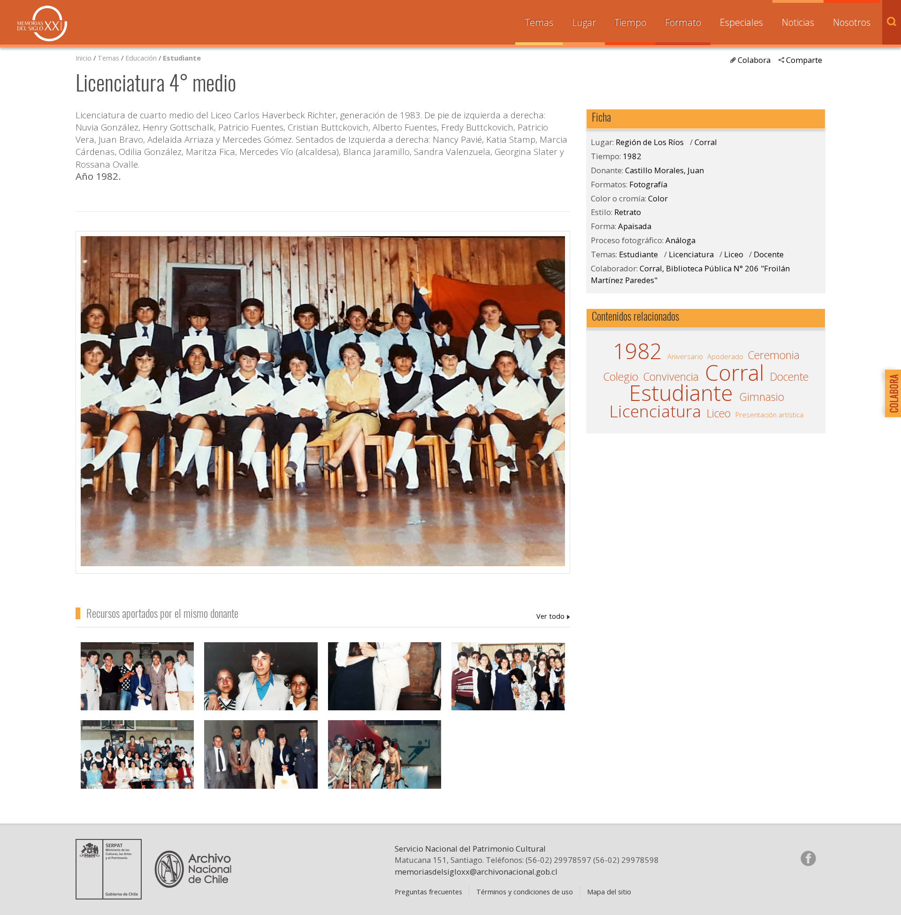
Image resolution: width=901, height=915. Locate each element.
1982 (632, 156)
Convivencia (671, 377)
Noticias (798, 22)
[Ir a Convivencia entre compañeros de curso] (385, 686)
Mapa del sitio (609, 891)
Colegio (620, 377)
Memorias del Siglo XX (42, 23)
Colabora (754, 59)
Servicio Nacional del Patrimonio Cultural (470, 848)
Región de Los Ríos (650, 142)
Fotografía (648, 184)
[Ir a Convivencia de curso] (261, 686)
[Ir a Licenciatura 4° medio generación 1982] (137, 764)
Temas (539, 22)
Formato (683, 22)
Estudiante (182, 57)
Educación (142, 57)
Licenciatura (691, 254)
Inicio (84, 57)
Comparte (804, 59)
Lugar (584, 22)
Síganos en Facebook (808, 858)
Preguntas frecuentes (428, 891)
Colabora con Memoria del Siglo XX (890, 393)
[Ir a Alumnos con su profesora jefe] (137, 686)
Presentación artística (769, 414)
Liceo (733, 254)
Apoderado (725, 356)
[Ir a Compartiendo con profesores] (261, 764)
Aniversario (685, 356)
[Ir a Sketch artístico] (385, 764)
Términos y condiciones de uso (524, 891)
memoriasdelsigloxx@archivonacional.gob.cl (476, 871)
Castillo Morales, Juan (553, 615)
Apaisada (634, 226)
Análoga (680, 240)
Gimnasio (761, 397)
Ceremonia (774, 355)
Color (658, 198)
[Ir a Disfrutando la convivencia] (508, 686)
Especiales (741, 22)
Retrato (627, 212)
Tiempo (630, 22)
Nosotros (851, 22)
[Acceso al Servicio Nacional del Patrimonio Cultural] (112, 895)
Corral (706, 142)
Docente (769, 254)
